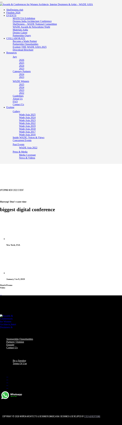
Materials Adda (20, 29)
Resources (11, 52)
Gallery (16, 111)
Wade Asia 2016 (27, 134)
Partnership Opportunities (25, 44)
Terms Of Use (20, 363)
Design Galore (20, 32)
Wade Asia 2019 (27, 126)
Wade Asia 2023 (27, 120)
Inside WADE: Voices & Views (28, 137)
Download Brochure (23, 49)
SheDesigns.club (14, 9)
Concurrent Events (22, 140)
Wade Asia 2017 (27, 131)
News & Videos (27, 157)
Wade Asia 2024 (27, 117)
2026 (21, 60)
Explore (10, 107)
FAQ (15, 101)
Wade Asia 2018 (27, 129)
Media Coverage (27, 155)
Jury (15, 56)
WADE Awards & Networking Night (31, 27)
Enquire (10, 344)
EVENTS (11, 15)
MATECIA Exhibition (24, 18)
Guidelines (18, 95)
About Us (18, 98)
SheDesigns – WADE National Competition (35, 24)
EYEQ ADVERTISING (92, 416)
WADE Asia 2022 (28, 147)
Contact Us (18, 104)
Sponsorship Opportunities (19, 339)
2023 (21, 68)
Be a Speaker (19, 360)
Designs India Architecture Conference (32, 21)
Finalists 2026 (13, 12)
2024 (21, 65)
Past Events (18, 144)
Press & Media (20, 151)
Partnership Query (22, 35)
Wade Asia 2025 (27, 114)
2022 (21, 93)
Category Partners (22, 71)
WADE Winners (21, 81)
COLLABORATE (15, 38)
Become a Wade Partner (25, 41)
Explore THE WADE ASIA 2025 (30, 47)
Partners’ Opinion (15, 342)
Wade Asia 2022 (27, 123)
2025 (21, 62)
